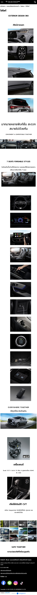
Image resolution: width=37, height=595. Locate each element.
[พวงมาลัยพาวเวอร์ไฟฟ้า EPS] (20, 203)
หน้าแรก (2, 6)
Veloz (22, 6)
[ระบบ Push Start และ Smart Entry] (20, 341)
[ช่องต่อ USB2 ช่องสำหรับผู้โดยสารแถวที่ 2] (20, 307)
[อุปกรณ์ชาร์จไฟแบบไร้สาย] (20, 272)
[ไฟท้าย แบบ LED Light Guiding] (20, 105)
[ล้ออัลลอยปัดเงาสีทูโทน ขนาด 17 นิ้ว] (20, 53)
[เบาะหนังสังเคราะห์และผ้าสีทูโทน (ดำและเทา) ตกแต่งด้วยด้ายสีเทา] (20, 255)
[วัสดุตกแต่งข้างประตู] (20, 88)
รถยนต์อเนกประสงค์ (13, 6)
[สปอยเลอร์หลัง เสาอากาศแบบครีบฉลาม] (20, 70)
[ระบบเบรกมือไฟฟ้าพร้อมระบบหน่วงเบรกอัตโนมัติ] (20, 376)
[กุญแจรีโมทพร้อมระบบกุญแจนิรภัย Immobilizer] (20, 393)
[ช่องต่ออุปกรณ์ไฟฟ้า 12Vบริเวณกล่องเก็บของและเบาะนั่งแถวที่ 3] (20, 324)
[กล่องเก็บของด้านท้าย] (20, 359)
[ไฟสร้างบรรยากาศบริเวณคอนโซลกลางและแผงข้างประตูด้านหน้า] (20, 289)
